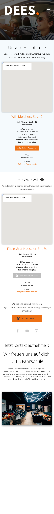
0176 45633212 (29, 318)
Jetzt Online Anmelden (26, 148)
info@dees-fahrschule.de (27, 292)
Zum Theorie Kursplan (29, 275)
